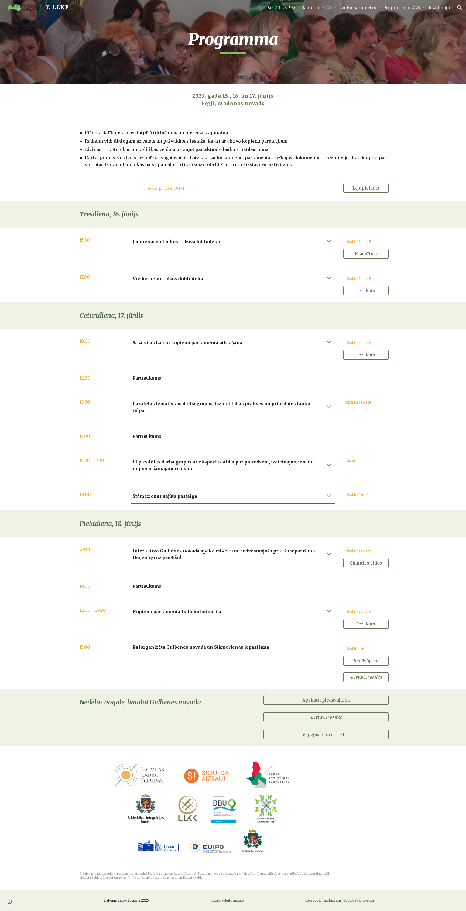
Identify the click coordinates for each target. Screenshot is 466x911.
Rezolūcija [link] (438, 7)
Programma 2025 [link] (401, 7)
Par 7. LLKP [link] (278, 7)
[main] (233, 42)
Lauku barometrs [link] (357, 7)
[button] (459, 7)
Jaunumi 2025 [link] (317, 7)
